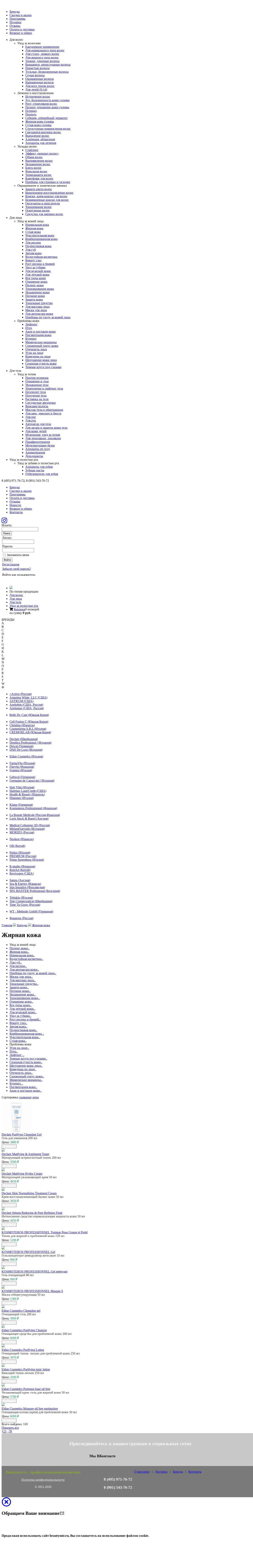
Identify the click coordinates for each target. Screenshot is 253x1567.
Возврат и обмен (20, 33)
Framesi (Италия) (20, 770)
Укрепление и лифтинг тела (44, 388)
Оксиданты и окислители (42, 203)
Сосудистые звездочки (40, 402)
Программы (17, 18)
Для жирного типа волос (42, 57)
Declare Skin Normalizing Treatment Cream (29, 1193)
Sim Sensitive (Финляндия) (27, 887)
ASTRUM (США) (21, 701)
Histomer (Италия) (21, 798)
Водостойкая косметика (41, 256)
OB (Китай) (17, 845)
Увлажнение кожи (37, 292)
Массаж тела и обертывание (44, 409)
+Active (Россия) (20, 694)
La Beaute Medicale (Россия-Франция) (34, 815)
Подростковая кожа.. (23, 1030)
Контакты (16, 512)
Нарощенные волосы (39, 82)
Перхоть (30, 114)
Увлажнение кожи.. (22, 994)
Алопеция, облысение (40, 139)
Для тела (15, 602)
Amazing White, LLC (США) (28, 697)
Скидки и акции (20, 15)
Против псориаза (36, 377)
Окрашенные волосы (39, 78)
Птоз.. (13, 1051)
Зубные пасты (34, 470)
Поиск (6, 533)
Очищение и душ (37, 381)
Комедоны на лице (38, 356)
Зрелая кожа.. (18, 1026)
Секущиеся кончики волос (43, 132)
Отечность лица (36, 349)
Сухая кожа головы (38, 125)
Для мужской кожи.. (23, 1012)
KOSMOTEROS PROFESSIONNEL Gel (28, 1252)
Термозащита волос (38, 175)
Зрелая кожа (33, 253)
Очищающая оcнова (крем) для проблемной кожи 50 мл (39, 1412)
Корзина (19, 609)
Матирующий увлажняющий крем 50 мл (29, 1177)
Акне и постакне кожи (40, 331)
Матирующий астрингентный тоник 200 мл (31, 1157)
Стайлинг (32, 150)
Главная (7, 925)
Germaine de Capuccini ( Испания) (31, 780)
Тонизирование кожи (39, 288)
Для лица (15, 598)
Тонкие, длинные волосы (42, 61)
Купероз (30, 338)
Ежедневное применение (42, 46)
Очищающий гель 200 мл (19, 1314)
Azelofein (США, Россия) (26, 704)
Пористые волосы (37, 68)
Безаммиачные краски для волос (47, 199)
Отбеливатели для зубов (41, 474)
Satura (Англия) (19, 880)
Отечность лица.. (21, 1072)
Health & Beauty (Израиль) (27, 794)
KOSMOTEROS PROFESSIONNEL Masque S (32, 1291)
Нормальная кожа (37, 224)
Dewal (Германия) (21, 746)
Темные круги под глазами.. (28, 1058)
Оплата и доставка (22, 29)
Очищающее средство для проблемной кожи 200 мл (37, 1333)
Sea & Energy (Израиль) (25, 883)
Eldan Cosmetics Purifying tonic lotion (26, 1369)
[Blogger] (21, 580)
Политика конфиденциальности (43, 1479)
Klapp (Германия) (21, 804)
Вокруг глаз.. (18, 1023)
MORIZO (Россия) (21, 832)
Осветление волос (37, 210)
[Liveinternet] (15, 580)
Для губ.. (15, 962)
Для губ (30, 249)
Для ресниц (33, 242)
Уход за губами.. (20, 1016)
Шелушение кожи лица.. (25, 1065)
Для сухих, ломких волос (42, 54)
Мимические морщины (41, 342)
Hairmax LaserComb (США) (27, 790)
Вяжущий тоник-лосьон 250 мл (23, 1373)
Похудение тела (35, 395)
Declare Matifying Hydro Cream (22, 1173)
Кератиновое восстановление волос (49, 192)
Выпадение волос (37, 135)
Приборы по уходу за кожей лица (47, 317)
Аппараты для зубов (39, 466)
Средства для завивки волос (44, 214)
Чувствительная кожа (39, 235)
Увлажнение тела (36, 385)
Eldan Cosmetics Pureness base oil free (26, 1389)
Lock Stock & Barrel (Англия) (28, 818)
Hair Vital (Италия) (21, 787)
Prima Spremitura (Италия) (26, 859)
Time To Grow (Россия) (24, 904)
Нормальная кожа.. (22, 955)
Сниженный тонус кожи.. (26, 1076)
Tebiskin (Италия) (21, 897)
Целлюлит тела (35, 392)
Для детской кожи (37, 274)
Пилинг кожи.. (19, 948)
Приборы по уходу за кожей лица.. (32, 973)
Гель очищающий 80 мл (18, 1275)
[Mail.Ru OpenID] (10, 580)
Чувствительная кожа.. (24, 1037)
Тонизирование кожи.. (24, 998)
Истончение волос (37, 96)
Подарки (15, 22)
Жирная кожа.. (19, 951)
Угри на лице (34, 353)
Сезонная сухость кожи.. (25, 1062)
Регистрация (10, 564)
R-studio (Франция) (22, 866)
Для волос (16, 595)
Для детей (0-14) (36, 89)
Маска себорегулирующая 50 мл (23, 1294)
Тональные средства (39, 303)
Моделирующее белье (40, 445)
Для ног (30, 417)
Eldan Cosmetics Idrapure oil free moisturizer (30, 1408)
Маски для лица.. (21, 976)
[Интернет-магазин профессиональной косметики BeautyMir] (11, 588)
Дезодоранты (34, 456)
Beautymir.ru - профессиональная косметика (43, 1472)
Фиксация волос (36, 171)
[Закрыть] (6, 1504)
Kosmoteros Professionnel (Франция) (33, 808)
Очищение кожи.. (21, 1001)
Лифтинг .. (16, 1055)
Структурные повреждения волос (48, 128)
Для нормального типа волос (44, 50)
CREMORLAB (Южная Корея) (30, 732)
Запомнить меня (18, 555)
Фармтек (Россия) (21, 918)
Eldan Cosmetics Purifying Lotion (23, 1349)
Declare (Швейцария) (23, 739)
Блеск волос (33, 167)
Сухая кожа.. (17, 1040)
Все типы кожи (35, 278)
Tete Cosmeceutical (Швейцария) (30, 901)
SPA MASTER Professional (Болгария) (34, 891)
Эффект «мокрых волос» (42, 153)
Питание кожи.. (20, 991)
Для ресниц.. (18, 966)
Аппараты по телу (37, 449)
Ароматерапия (35, 452)
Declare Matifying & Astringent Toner (25, 1154)
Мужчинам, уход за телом (42, 434)
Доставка (161, 1471)
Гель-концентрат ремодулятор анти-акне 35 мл (33, 1255)
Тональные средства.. (23, 983)
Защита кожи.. (19, 987)
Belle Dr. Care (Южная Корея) (29, 715)
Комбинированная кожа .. (26, 1033)
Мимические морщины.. (25, 1080)
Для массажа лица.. (22, 980)
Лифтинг (31, 324)
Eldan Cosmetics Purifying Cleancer (24, 1330)
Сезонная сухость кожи (41, 363)
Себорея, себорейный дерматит (46, 118)
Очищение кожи (36, 281)
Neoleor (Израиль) (21, 839)
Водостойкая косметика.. (26, 959)
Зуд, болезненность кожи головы (47, 100)
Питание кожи (35, 296)
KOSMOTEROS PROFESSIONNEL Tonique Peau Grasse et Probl (45, 1232)
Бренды (14, 11)
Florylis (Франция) (21, 766)
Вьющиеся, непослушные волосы (48, 64)
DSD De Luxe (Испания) (25, 749)
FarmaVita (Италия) (22, 763)
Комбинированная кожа (41, 239)
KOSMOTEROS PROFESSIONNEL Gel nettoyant (34, 1271)
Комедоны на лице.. (22, 1069)
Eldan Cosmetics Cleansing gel (21, 1310)
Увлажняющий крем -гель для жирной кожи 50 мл (35, 1392)
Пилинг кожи (34, 285)
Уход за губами (35, 267)
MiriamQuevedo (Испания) (27, 828)
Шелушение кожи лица (41, 360)
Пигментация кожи (38, 335)
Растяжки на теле (37, 399)
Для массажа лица (37, 306)
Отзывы (14, 25)
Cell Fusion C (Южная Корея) (28, 721)
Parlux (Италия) (19, 852)
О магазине (142, 1471)
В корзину (9, 1146)
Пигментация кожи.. (23, 1087)
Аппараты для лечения (40, 143)
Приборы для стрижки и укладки (47, 182)
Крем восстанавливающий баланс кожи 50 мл (32, 1196)
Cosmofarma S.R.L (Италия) (27, 728)
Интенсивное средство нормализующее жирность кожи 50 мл (43, 1216)
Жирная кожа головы (39, 121)
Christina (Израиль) (22, 725)
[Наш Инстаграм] (4, 521)
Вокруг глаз (33, 260)
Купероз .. (16, 1083)
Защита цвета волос (38, 189)
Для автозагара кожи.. (24, 969)
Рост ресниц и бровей (40, 264)
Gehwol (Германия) (22, 777)
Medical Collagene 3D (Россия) (29, 825)
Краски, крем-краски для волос (46, 196)
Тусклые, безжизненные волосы (47, 71)
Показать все (10, 1427)
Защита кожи (34, 299)
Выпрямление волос (39, 160)
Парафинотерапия (37, 442)
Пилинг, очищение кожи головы (47, 107)
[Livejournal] (4, 580)
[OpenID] (27, 580)
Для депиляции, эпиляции (43, 438)
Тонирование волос (38, 207)
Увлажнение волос (37, 164)
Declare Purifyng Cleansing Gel (22, 1134)
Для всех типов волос (40, 86)
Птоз (28, 328)
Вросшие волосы (36, 406)
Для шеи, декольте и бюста (43, 413)
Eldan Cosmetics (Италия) (26, 756)
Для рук (30, 420)
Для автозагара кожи (39, 313)
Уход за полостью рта (23, 605)
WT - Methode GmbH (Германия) (31, 911)
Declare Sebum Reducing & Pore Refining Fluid (32, 1212)
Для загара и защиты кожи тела (46, 427)
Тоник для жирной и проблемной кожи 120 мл (33, 1236)
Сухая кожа (33, 232)
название (25, 1097)
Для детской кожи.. (22, 1008)
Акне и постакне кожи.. (25, 1090)
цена (35, 1097)
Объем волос (34, 157)
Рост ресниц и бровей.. (25, 1019)
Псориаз (31, 111)
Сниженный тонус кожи (41, 345)
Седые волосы (35, 75)
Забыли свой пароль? (16, 568)
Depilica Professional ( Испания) (30, 742)
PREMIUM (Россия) (22, 856)
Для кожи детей (35, 431)
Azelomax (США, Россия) (26, 708)
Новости (15, 505)
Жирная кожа (34, 228)
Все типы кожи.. (20, 1005)
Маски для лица (36, 310)
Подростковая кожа (38, 246)
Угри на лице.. (19, 1048)
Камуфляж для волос (39, 178)
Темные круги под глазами (43, 367)
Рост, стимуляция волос (41, 103)
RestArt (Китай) (19, 870)
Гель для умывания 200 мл (19, 1138)
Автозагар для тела (38, 424)
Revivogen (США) (21, 873)
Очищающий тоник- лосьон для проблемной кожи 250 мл (41, 1353)
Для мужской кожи (38, 271)
